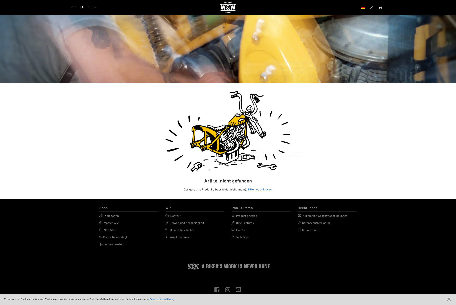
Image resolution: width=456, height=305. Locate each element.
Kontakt (173, 216)
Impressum (307, 230)
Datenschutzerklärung (314, 223)
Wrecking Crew (177, 237)
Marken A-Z (109, 223)
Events (238, 230)
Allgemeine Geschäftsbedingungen (323, 216)
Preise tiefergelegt (113, 237)
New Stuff (107, 230)
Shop (92, 7)
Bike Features (243, 223)
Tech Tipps (240, 237)
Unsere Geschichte (179, 230)
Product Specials (245, 216)
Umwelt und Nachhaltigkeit (184, 223)
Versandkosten (111, 244)
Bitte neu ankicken (259, 190)
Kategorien (109, 216)
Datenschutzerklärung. (162, 299)
